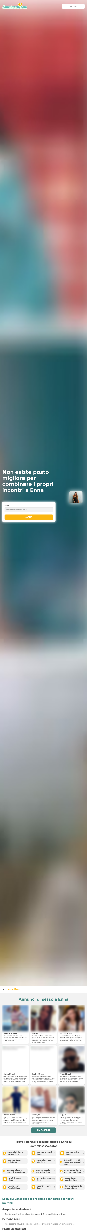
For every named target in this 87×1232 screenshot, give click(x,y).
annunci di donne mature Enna (15, 1153)
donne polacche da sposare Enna (73, 1187)
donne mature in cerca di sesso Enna (16, 1171)
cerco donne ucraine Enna (71, 1179)
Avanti (28, 517)
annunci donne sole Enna (15, 1161)
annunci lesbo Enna (72, 1153)
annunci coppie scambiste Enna (43, 1171)
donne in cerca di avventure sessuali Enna (72, 1162)
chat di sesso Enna (15, 1179)
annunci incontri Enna (44, 1153)
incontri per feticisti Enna (14, 1187)
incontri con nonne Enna (45, 1179)
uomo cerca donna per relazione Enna (72, 1171)
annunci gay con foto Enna (43, 1161)
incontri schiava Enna (44, 1187)
